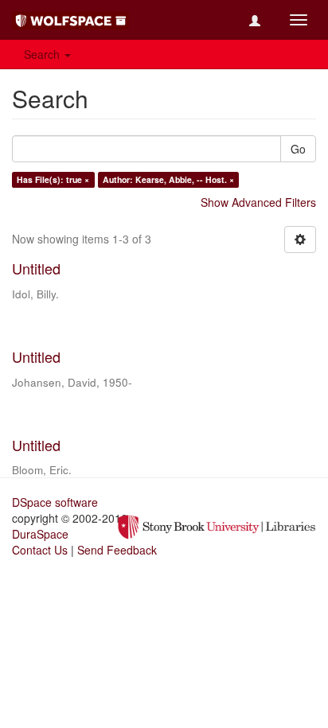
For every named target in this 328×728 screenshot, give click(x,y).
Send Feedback (117, 550)
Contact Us (40, 550)
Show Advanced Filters (258, 202)
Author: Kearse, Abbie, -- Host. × (168, 179)
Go (298, 149)
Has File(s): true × (53, 179)
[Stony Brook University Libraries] (216, 526)
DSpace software (55, 502)
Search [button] (43, 54)
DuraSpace (40, 534)
